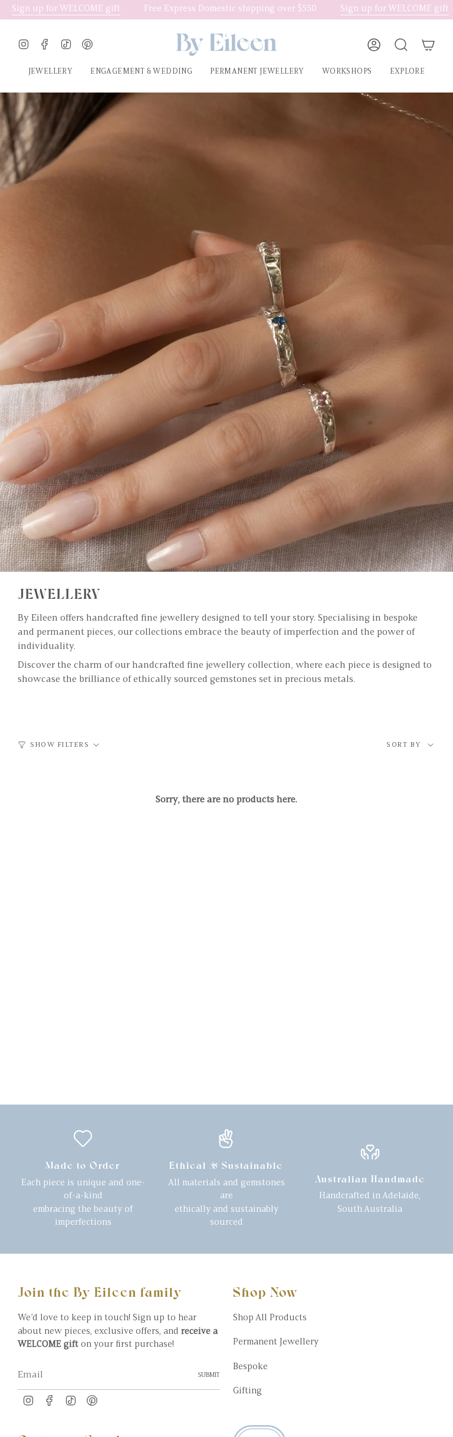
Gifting (247, 1391)
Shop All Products (270, 1318)
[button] (50, 71)
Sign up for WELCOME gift (381, 9)
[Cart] (428, 45)
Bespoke (250, 1367)
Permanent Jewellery (276, 1342)
